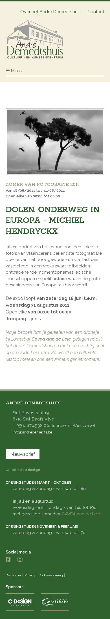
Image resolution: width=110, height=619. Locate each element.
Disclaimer (13, 575)
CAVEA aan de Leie (81, 513)
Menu (16, 70)
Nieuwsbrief (22, 454)
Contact (95, 11)
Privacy (30, 575)
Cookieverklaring (51, 575)
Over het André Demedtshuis (50, 11)
